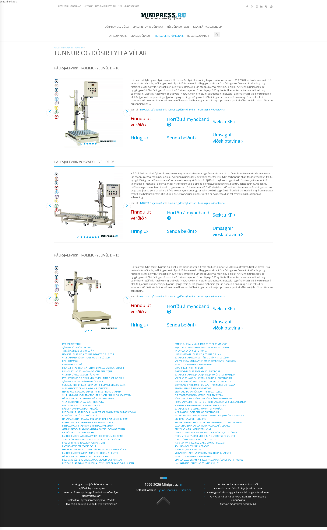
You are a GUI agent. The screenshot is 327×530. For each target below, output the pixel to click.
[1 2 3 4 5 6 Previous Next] (88, 113)
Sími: (128, 6)
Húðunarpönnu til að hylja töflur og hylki (198, 354)
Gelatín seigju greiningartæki (78, 432)
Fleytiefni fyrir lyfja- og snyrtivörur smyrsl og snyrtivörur (94, 449)
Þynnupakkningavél (72, 364)
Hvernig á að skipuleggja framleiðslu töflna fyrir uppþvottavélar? (91, 494)
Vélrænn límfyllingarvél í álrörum (81, 374)
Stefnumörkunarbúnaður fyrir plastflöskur (199, 391)
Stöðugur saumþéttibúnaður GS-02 (92, 484)
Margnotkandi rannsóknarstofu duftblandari (200, 442)
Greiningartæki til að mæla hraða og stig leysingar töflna (93, 429)
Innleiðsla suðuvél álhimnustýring (81, 405)
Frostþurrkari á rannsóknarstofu (193, 388)
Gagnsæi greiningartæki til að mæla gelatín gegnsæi (202, 425)
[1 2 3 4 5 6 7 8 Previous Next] (88, 206)
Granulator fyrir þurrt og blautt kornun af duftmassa (205, 385)
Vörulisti (58, 48)
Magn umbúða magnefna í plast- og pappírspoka (200, 405)
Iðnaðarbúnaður (140, 35)
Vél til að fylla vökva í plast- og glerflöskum (86, 357)
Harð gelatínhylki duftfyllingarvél (193, 364)
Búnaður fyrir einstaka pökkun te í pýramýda (198, 408)
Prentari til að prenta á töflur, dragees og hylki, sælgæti (93, 368)
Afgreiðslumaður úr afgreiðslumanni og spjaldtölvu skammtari (209, 415)
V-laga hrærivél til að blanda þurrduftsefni (85, 388)
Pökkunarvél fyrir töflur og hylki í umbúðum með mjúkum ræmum (210, 402)
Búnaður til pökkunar (169, 35)
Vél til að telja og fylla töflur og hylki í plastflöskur (203, 378)
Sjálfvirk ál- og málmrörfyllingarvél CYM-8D (91, 500)
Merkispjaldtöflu (71, 344)
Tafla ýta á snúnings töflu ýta (78, 351)
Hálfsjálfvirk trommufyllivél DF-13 (86, 255)
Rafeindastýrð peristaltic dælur (79, 446)
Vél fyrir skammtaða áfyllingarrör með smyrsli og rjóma (205, 361)
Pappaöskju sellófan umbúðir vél (80, 415)
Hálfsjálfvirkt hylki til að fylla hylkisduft (196, 463)
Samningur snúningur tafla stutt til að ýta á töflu (202, 344)
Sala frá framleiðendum (207, 26)
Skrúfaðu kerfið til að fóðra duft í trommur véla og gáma (93, 385)
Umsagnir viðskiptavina (227, 137)
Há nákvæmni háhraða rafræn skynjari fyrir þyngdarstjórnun (95, 419)
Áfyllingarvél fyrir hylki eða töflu (193, 446)
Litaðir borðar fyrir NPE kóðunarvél (238, 484)
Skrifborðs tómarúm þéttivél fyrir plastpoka (199, 395)
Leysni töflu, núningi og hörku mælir (195, 439)
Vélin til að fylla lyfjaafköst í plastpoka (83, 402)
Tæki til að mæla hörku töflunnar (193, 429)
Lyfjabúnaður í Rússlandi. (174, 490)
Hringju (138, 137)
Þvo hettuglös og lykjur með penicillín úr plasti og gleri (93, 378)
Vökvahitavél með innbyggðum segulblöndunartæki (203, 453)
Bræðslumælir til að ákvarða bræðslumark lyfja (87, 425)
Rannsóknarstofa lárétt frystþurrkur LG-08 (238, 488)
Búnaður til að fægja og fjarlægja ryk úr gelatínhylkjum (205, 374)
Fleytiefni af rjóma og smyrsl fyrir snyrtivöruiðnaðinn (91, 391)
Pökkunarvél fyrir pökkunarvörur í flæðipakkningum (204, 398)
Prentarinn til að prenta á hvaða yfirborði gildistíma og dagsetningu (99, 412)
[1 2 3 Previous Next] (88, 300)
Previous (50, 113)
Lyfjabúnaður (117, 35)
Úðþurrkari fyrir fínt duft (189, 368)
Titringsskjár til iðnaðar (188, 449)
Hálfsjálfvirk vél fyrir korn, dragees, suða (85, 456)
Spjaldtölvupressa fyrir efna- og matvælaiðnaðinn (202, 347)
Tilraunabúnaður (198, 35)
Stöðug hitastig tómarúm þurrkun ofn (83, 442)
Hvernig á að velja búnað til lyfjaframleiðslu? (91, 504)
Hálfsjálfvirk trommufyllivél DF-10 (86, 68)
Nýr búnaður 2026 (178, 26)
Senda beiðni (181, 137)
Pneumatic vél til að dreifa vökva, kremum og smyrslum (92, 460)
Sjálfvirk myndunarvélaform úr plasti (82, 381)
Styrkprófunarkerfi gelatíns (190, 419)
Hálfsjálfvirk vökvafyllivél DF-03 (84, 162)
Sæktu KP (223, 121)
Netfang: (100, 6)
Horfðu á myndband (188, 119)
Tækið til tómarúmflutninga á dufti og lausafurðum (203, 381)
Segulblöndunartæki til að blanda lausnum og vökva (91, 439)
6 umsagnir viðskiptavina (211, 109)
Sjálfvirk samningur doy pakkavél (80, 408)
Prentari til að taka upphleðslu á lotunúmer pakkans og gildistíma (98, 463)
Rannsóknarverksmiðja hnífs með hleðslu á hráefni (90, 453)
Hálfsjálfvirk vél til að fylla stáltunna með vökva (88, 398)
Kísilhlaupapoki (70, 361)
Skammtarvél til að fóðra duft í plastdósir (197, 371)
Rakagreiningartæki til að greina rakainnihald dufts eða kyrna (208, 422)
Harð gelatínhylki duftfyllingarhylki (194, 456)
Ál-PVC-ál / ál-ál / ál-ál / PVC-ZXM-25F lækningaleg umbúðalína (238, 498)
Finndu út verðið (141, 121)
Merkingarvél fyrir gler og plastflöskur (197, 412)
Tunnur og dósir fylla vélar (182, 109)
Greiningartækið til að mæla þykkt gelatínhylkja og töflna (206, 432)
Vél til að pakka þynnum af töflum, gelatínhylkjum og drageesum (97, 395)
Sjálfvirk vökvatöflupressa (76, 347)
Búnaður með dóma (117, 26)
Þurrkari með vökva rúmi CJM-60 (238, 504)
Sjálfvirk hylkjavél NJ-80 (91, 488)
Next (127, 113)
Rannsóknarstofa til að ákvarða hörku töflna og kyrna (92, 436)
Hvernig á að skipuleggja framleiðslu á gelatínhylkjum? (238, 492)
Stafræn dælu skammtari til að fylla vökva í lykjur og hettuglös (209, 460)
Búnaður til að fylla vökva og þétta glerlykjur (87, 371)
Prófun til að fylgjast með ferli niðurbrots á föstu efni (205, 436)
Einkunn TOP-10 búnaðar (148, 26)
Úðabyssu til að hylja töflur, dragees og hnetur (88, 354)
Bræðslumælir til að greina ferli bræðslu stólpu (88, 422)
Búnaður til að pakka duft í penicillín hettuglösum (202, 357)
